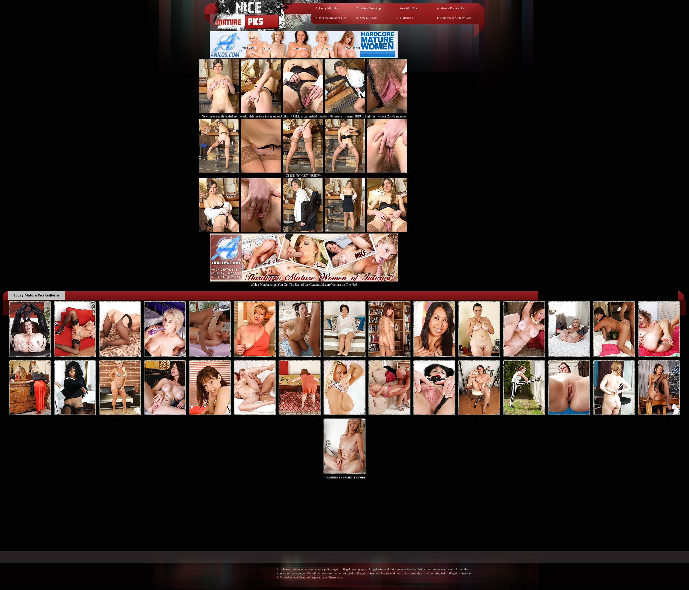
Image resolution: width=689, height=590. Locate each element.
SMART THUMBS (354, 477)
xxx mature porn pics (332, 17)
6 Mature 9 (407, 17)
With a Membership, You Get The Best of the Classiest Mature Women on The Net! (304, 285)
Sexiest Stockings (370, 8)
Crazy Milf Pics (328, 8)
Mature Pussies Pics (452, 8)
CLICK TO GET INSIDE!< (304, 176)
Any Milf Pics (408, 8)
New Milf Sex (368, 17)
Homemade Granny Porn (456, 17)
